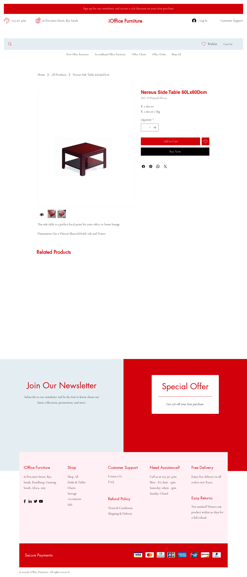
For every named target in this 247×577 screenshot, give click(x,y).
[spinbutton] (150, 127)
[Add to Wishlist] (205, 141)
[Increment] (155, 127)
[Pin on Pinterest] (150, 166)
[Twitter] (35, 501)
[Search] (10, 44)
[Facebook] (24, 501)
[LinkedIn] (30, 501)
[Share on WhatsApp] (158, 166)
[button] (228, 44)
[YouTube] (41, 501)
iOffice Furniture (125, 21)
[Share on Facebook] (143, 166)
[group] (123, 264)
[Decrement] (144, 127)
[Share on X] (165, 166)
